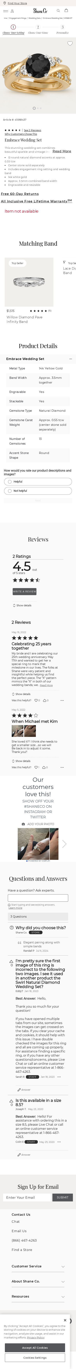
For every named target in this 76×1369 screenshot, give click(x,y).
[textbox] (38, 898)
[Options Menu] (62, 700)
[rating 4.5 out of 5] (13, 130)
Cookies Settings (35, 1357)
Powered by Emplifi (39, 861)
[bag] (66, 11)
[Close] (65, 1320)
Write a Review (24, 591)
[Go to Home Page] (40, 10)
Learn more (15, 907)
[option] (38, 75)
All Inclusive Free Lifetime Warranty (36, 201)
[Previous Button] (36, 115)
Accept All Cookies (35, 1347)
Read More (62, 151)
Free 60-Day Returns (20, 194)
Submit (63, 1197)
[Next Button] (40, 115)
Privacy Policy (35, 1337)
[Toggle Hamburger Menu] (5, 11)
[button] (34, 108)
